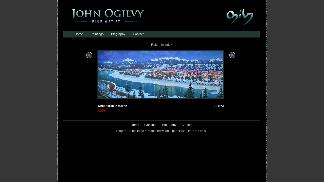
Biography (118, 34)
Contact (138, 34)
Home (79, 34)
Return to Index (161, 44)
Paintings (97, 34)
